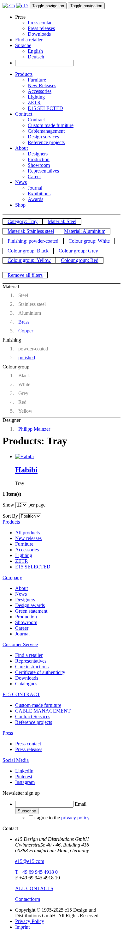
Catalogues (26, 683)
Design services (43, 136)
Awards (35, 199)
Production (39, 159)
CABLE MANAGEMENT (43, 710)
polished (26, 357)
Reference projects (46, 142)
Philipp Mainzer (34, 429)
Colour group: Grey (78, 250)
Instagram (25, 782)
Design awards (30, 605)
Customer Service (20, 644)
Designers (38, 153)
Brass (23, 322)
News (21, 182)
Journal (35, 188)
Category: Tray (23, 221)
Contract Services (32, 716)
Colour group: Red (79, 260)
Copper (25, 330)
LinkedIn (24, 771)
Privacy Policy (29, 921)
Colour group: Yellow (29, 260)
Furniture (37, 79)
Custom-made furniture (38, 705)
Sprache (23, 45)
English (35, 51)
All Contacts (34, 888)
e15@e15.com (29, 861)
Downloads (39, 34)
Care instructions (32, 666)
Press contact (41, 22)
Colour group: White (89, 241)
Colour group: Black (28, 250)
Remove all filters (25, 275)
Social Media (16, 760)
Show (8, 504)
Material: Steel (62, 221)
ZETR (34, 102)
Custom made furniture (50, 125)
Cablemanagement (46, 131)
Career (34, 176)
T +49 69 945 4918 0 (36, 872)
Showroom (39, 165)
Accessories (39, 91)
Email (80, 804)
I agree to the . (62, 817)
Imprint (22, 927)
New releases (28, 538)
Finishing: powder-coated (33, 241)
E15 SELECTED (45, 108)
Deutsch (36, 56)
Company (12, 577)
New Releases (42, 85)
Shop (20, 205)
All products (27, 532)
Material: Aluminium (84, 231)
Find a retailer (29, 39)
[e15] (9, 5)
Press (8, 733)
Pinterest (23, 776)
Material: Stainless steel (31, 231)
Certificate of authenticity (40, 672)
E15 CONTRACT (21, 694)
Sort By (10, 516)
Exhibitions (39, 193)
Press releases (41, 28)
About (21, 148)
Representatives (43, 170)
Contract (23, 114)
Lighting (36, 97)
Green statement (31, 611)
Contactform (27, 899)
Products (23, 74)
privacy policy (75, 817)
